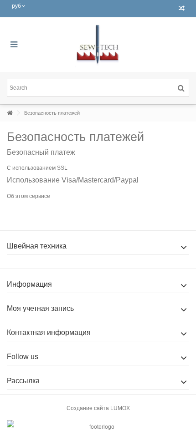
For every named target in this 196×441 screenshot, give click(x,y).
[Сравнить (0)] (182, 8)
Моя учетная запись (40, 308)
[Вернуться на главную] (9, 113)
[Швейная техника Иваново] (98, 44)
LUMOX (120, 408)
